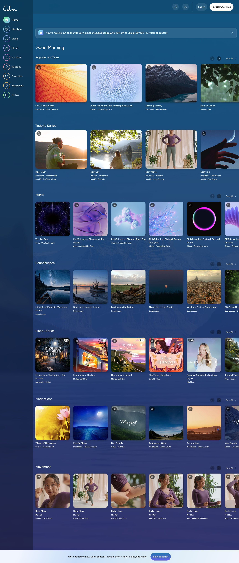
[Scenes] (185, 7)
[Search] (175, 7)
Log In (201, 6)
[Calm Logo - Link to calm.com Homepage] (10, 8)
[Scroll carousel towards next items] (219, 58)
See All (229, 58)
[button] (136, 33)
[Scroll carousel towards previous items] (212, 58)
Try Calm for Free (221, 6)
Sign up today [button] (160, 556)
